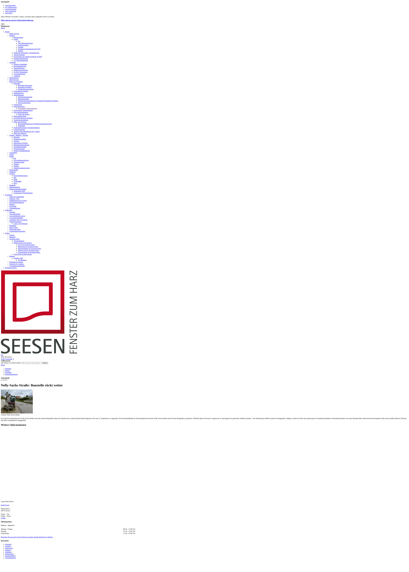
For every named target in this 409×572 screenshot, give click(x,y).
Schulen (16, 141)
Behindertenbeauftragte (21, 145)
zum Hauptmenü (10, 9)
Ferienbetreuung (19, 149)
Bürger (7, 32)
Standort (12, 212)
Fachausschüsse (23, 45)
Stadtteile (12, 185)
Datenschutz (9, 554)
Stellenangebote (14, 187)
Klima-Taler (13, 227)
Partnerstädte (13, 170)
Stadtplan (12, 172)
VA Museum (22, 260)
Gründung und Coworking (18, 220)
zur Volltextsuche (11, 7)
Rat (19, 41)
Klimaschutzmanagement (17, 189)
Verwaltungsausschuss (25, 43)
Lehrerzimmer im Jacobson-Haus (29, 252)
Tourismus (8, 195)
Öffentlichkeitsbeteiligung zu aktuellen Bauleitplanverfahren (38, 101)
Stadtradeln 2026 (19, 191)
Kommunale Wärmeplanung (27, 108)
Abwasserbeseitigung (21, 112)
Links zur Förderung (20, 224)
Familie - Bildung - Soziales (18, 135)
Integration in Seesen (21, 143)
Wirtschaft (8, 210)
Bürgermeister (18, 37)
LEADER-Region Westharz (23, 118)
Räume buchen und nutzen (23, 243)
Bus (15, 177)
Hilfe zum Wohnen (20, 122)
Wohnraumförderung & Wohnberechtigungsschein (35, 124)
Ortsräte (20, 47)
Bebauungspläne (23, 99)
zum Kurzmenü (10, 5)
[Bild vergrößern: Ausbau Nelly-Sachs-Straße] (17, 413)
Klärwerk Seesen (23, 114)
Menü (3, 28)
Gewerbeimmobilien (16, 218)
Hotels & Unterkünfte (16, 197)
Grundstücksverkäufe (21, 91)
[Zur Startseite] (39, 353)
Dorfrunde (12, 206)
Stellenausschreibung (21, 70)
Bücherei (17, 137)
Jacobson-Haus (14, 239)
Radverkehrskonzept (20, 176)
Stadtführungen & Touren (18, 201)
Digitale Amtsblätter (20, 64)
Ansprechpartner (19, 55)
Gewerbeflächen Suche (17, 216)
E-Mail (3, 518)
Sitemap (8, 550)
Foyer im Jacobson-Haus (26, 245)
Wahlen (20, 51)
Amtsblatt (17, 76)
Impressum (8, 548)
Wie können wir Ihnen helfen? (11, 363)
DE (2, 355)
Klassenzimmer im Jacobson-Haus (29, 248)
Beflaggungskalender (21, 58)
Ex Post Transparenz (20, 72)
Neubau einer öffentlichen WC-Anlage (27, 131)
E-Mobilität (17, 181)
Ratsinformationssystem (22, 168)
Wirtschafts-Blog (15, 229)
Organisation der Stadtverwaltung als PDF (28, 57)
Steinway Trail (14, 199)
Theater (11, 235)
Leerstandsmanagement (17, 231)
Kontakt (8, 546)
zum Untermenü (10, 11)
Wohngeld (21, 126)
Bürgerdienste (14, 78)
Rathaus (12, 35)
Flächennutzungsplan (25, 97)
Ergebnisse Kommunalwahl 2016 (29, 49)
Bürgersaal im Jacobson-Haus (28, 247)
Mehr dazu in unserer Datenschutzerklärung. (17, 20)
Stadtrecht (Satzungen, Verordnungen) (26, 53)
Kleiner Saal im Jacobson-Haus (28, 250)
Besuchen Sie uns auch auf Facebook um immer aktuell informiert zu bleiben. (27, 537)
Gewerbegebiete (14, 214)
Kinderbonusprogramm (26, 89)
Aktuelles (12, 62)
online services (14, 34)
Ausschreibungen (19, 74)
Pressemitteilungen (20, 66)
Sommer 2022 (18, 258)
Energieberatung (19, 106)
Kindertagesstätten (20, 139)
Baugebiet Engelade (24, 87)
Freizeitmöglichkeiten (16, 202)
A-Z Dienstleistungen (21, 60)
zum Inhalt (8, 13)
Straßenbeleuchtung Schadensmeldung (27, 128)
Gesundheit (13, 153)
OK (3, 24)
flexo (15, 183)
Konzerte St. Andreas (16, 264)
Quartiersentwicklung (21, 120)
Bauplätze (17, 83)
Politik (16, 39)
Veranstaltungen (19, 68)
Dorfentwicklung (11, 268)
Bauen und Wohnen (16, 82)
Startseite (8, 369)
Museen (12, 204)
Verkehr (12, 174)
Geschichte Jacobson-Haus (23, 254)
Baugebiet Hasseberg (25, 85)
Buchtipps (12, 225)
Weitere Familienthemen (22, 151)
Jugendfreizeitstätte (20, 147)
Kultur (11, 154)
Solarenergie (18, 105)
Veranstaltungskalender (17, 266)
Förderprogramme (15, 222)
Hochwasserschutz (24, 103)
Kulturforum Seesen (16, 262)
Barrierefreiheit (10, 556)
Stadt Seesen (5, 505)
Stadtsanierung (19, 93)
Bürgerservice (14, 80)
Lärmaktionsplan (19, 129)
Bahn (15, 179)
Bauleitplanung (19, 95)
